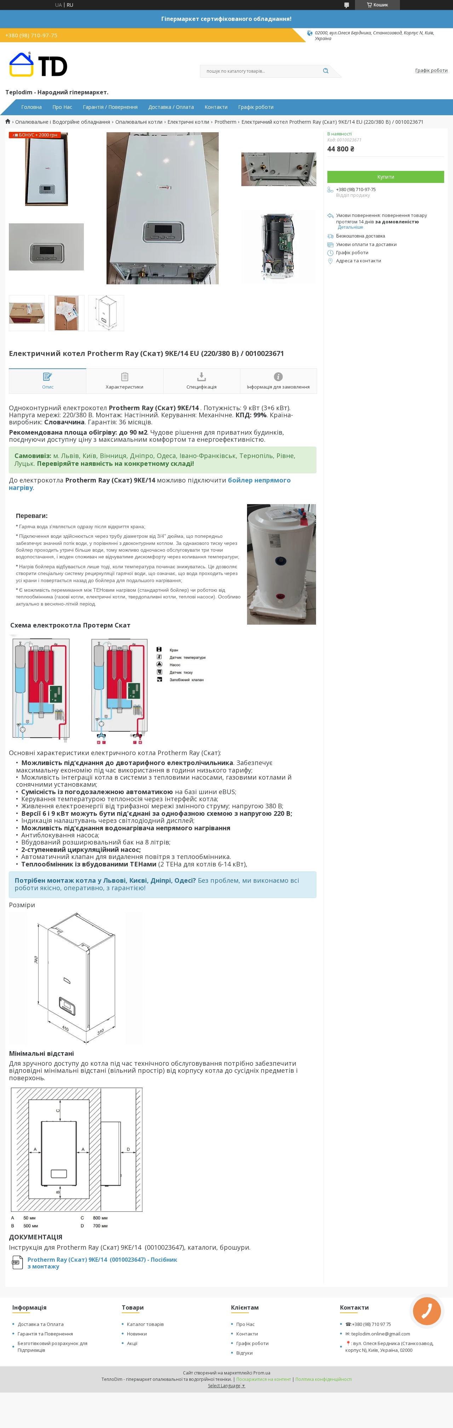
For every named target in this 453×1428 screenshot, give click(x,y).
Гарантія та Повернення (45, 1334)
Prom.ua (261, 1373)
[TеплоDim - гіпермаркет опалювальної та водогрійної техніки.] (40, 64)
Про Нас (62, 107)
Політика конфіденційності (324, 1379)
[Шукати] (326, 71)
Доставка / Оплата (171, 107)
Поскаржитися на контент (263, 1379)
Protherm (225, 122)
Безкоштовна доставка (360, 236)
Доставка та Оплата (41, 1324)
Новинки (137, 1334)
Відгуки (244, 1353)
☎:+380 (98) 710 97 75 (368, 1324)
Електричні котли (188, 122)
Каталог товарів (145, 1324)
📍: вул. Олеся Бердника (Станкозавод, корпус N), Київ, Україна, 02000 (389, 1346)
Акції (132, 1343)
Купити (385, 176)
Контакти (216, 107)
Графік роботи (256, 107)
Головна (31, 107)
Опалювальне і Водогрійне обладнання (62, 122)
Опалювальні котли (138, 122)
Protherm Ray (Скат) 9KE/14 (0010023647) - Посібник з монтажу (102, 1263)
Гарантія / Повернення (110, 107)
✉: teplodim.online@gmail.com (377, 1334)
